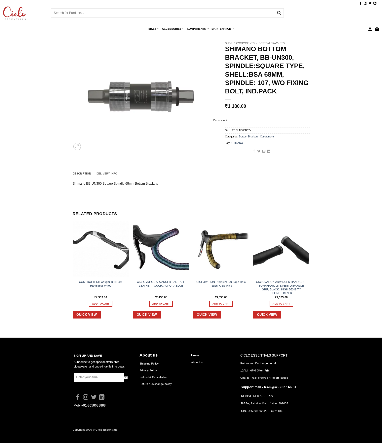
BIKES (152, 28)
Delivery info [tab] (106, 173)
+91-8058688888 (93, 405)
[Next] (309, 273)
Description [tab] (82, 173)
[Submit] (279, 13)
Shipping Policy (149, 363)
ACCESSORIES (171, 28)
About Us (197, 362)
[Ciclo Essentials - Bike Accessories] (24, 14)
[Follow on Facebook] (360, 3)
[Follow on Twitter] (370, 3)
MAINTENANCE (221, 28)
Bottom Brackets (272, 43)
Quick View (86, 314)
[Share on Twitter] (258, 151)
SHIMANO (237, 142)
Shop (228, 43)
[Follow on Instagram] (365, 3)
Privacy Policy (148, 370)
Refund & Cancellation (153, 377)
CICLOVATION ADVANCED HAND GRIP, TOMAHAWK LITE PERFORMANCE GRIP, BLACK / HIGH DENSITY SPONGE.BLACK (281, 287)
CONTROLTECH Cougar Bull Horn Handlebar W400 (101, 283)
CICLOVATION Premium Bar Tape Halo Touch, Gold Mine (221, 283)
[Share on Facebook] (254, 151)
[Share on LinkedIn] (268, 151)
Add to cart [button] (100, 304)
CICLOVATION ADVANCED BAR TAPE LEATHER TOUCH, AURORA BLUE (161, 283)
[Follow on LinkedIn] (374, 3)
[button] (370, 29)
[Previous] (73, 273)
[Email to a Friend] (263, 151)
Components (196, 28)
